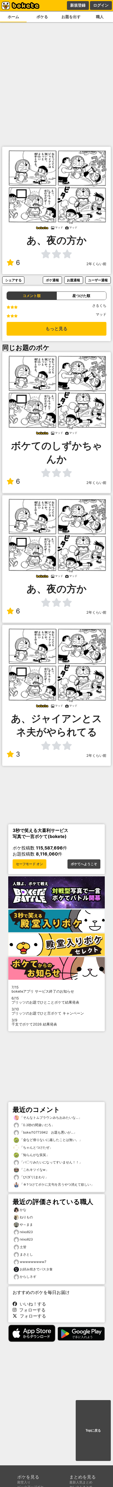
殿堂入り (23, 1482)
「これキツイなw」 (34, 1170)
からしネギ (28, 1276)
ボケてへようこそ (84, 864)
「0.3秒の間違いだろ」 (37, 1125)
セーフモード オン (29, 864)
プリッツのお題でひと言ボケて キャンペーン (48, 1011)
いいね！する (31, 1304)
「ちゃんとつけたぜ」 (36, 1147)
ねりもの (26, 1217)
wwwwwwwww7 (33, 1262)
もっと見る (56, 328)
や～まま (26, 1224)
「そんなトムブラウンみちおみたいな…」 (50, 1117)
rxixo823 (26, 1232)
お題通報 (73, 280)
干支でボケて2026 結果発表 (34, 1022)
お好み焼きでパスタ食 (36, 1269)
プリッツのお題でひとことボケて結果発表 (45, 1000)
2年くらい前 (96, 264)
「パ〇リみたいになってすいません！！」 (50, 1162)
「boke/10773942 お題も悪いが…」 (48, 1132)
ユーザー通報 (98, 280)
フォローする (31, 1310)
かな (23, 1210)
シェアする (13, 280)
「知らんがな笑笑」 (34, 1155)
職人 (100, 16)
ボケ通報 (52, 280)
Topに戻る (93, 1430)
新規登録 (78, 5)
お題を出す (71, 16)
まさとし (26, 1254)
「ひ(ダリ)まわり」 (33, 1177)
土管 (23, 1247)
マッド (101, 314)
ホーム (13, 16)
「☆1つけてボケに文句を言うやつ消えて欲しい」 (56, 1184)
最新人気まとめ (80, 1482)
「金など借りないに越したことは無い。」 (50, 1140)
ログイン (101, 5)
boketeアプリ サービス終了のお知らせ (43, 989)
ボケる (42, 16)
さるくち (99, 306)
